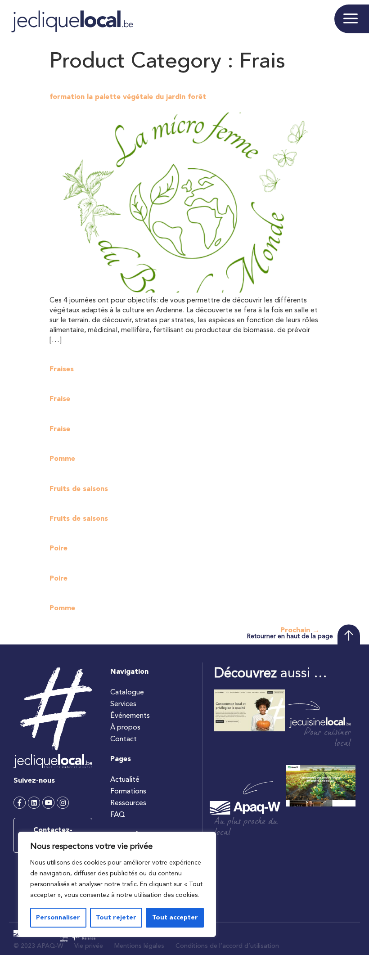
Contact (123, 739)
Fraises (62, 369)
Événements (130, 716)
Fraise (60, 399)
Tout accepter (175, 917)
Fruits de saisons (79, 489)
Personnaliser (58, 917)
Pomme (62, 459)
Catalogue (127, 692)
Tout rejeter (116, 917)
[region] (117, 884)
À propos (125, 727)
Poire (59, 548)
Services (123, 704)
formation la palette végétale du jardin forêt (128, 97)
